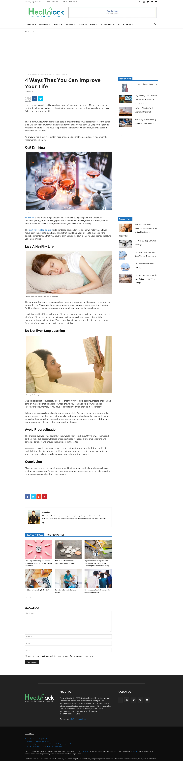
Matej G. (30, 91)
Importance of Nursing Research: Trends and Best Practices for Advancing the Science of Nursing (97, 563)
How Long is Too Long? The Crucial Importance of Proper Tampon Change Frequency (38, 563)
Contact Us (37, 739)
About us (64, 2)
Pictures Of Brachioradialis (146, 84)
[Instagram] (144, 1)
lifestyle (43, 24)
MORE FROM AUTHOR (55, 535)
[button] (155, 25)
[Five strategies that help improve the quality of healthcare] (98, 578)
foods (82, 24)
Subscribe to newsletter (54, 746)
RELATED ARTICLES (35, 535)
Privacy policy (29, 741)
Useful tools (124, 24)
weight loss (107, 24)
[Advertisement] (91, 50)
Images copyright (31, 744)
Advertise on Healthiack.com (35, 746)
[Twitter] (148, 1)
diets (92, 24)
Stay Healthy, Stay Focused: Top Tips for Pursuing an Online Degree (146, 99)
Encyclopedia (67, 744)
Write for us (46, 739)
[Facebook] (140, 1)
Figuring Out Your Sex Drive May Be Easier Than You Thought (146, 279)
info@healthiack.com (78, 719)
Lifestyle (34, 74)
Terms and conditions (46, 744)
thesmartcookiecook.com (70, 714)
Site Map (58, 744)
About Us (28, 739)
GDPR (135, 751)
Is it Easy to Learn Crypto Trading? (37, 590)
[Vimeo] (152, 1)
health (30, 24)
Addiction (29, 217)
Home (48, 2)
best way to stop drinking (41, 230)
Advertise (55, 2)
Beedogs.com (91, 711)
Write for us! (73, 2)
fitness (69, 24)
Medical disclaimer (42, 741)
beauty (57, 24)
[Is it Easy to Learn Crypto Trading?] (38, 578)
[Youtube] (156, 1)
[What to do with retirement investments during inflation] (68, 549)
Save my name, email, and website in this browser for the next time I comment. (61, 656)
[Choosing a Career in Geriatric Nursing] (68, 578)
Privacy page (85, 751)
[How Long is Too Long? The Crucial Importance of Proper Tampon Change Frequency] (38, 549)
